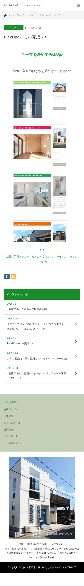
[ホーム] (5, 14)
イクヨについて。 (13, 442)
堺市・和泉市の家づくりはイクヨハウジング (42, 544)
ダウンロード (11, 436)
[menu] (78, 5)
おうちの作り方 (12, 422)
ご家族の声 (11, 401)
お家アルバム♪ (11, 409)
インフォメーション (22, 15)
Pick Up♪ (8, 416)
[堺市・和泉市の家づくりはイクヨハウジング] (36, 5)
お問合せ (8, 429)
